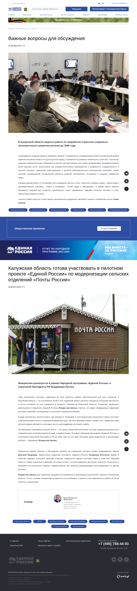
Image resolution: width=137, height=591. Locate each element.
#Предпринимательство (118, 210)
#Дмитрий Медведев (78, 521)
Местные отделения (67, 15)
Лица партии (27, 15)
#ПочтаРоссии (117, 521)
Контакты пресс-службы (49, 545)
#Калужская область (18, 210)
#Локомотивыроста (97, 210)
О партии (11, 15)
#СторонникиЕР (78, 526)
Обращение (76, 9)
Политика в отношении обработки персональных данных (29, 582)
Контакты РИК (16, 545)
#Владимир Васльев (98, 521)
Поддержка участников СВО (68, 20)
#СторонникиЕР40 (60, 526)
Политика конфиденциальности (19, 580)
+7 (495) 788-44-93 (113, 544)
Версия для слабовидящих (119, 3)
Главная (11, 28)
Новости (34, 28)
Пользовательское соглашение (19, 578)
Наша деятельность (46, 15)
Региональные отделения (78, 541)
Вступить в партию (121, 15)
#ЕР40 (39, 521)
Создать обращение (109, 228)
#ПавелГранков (78, 210)
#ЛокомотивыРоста (38, 210)
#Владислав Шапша (57, 521)
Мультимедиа (102, 15)
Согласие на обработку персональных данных (25, 584)
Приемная (86, 15)
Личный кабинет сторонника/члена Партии (109, 9)
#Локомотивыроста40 (58, 210)
